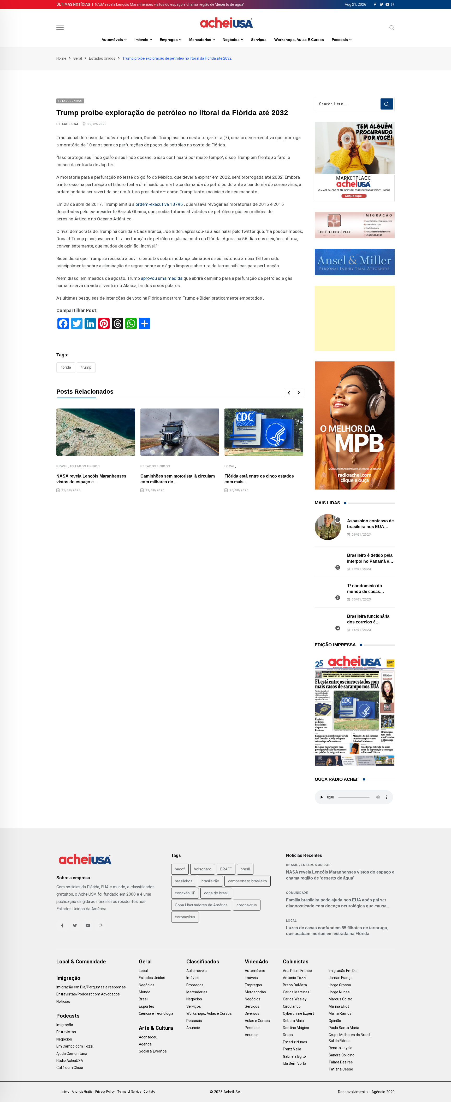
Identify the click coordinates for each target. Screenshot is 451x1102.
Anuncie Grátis (82, 1091)
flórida (66, 367)
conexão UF (185, 893)
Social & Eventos (153, 1051)
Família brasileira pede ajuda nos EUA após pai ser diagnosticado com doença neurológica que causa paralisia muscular (336, 906)
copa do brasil (216, 893)
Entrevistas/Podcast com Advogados (88, 994)
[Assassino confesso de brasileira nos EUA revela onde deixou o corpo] (328, 527)
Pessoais (340, 40)
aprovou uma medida (161, 278)
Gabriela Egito (294, 1056)
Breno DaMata (295, 985)
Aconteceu (148, 1037)
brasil (245, 869)
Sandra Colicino (341, 1055)
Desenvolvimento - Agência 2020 (366, 1091)
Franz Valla (292, 1049)
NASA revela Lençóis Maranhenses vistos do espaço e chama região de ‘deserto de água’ (169, 4)
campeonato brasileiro (247, 881)
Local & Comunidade (81, 961)
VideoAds (256, 961)
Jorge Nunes (339, 992)
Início (65, 1091)
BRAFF (226, 869)
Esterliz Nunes (295, 1042)
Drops (288, 1035)
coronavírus (185, 917)
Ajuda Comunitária (71, 1053)
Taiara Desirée (341, 1062)
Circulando (292, 1006)
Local (229, 466)
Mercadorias (200, 40)
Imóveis (141, 40)
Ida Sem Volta (294, 1063)
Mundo (144, 992)
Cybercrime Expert (298, 1013)
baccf (180, 869)
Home (61, 58)
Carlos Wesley (294, 999)
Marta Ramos (340, 1013)
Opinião (335, 1021)
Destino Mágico (296, 1028)
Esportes (146, 1006)
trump (86, 367)
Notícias (63, 1001)
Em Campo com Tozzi (74, 1046)
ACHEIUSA (70, 124)
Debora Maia (293, 1021)
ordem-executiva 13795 (159, 204)
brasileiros (184, 881)
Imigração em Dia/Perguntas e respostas (91, 987)
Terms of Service (129, 1091)
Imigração (68, 978)
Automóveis (112, 40)
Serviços (258, 40)
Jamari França (341, 978)
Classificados (202, 961)
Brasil (62, 466)
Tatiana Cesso (341, 1069)
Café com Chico (69, 1068)
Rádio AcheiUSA (69, 1060)
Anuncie (193, 1028)
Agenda (145, 1044)
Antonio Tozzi (294, 978)
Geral (77, 58)
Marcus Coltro (340, 999)
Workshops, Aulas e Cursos (299, 40)
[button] (288, 392)
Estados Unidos (102, 58)
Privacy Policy (105, 1091)
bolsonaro (202, 869)
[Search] (392, 27)
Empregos (169, 40)
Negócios (231, 40)
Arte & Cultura (156, 1028)
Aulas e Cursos (257, 1021)
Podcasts (68, 1016)
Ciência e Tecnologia (156, 1013)
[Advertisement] (355, 318)
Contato (149, 1091)
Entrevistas (66, 1032)
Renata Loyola (340, 1048)
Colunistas (295, 961)
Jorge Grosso (340, 985)
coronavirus (246, 905)
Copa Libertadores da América (201, 905)
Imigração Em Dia (343, 971)
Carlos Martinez (296, 992)
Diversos (252, 1013)
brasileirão (210, 881)
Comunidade (297, 893)
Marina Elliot (339, 1006)
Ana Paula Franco (297, 971)
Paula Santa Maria (344, 1028)
